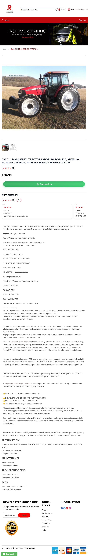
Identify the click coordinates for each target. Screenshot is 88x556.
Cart (84, 20)
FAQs (44, 530)
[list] (44, 211)
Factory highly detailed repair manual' (17, 383)
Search (44, 510)
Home (4, 49)
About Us (45, 527)
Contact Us (46, 523)
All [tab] (19, 200)
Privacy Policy (47, 520)
